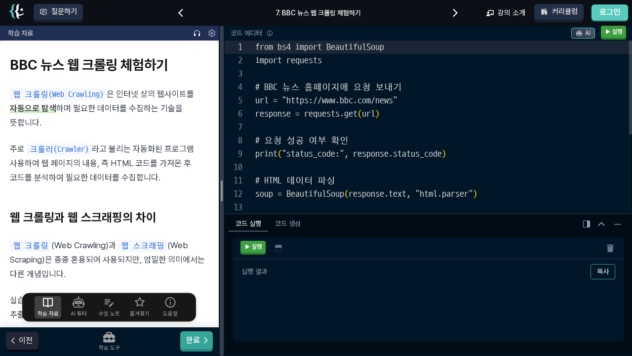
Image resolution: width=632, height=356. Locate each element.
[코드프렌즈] (17, 13)
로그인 (609, 12)
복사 (603, 271)
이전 (26, 340)
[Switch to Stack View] (278, 248)
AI (588, 33)
